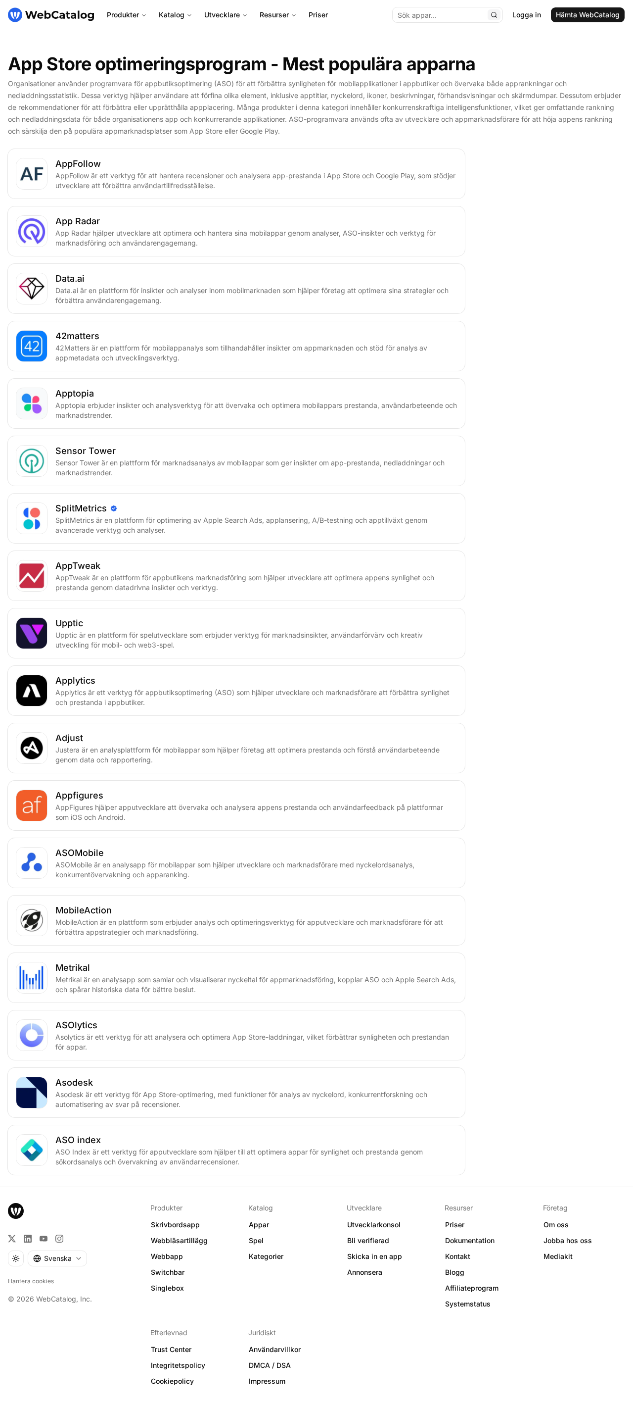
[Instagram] (59, 1239)
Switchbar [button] (167, 1272)
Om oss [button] (556, 1224)
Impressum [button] (267, 1381)
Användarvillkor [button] (275, 1349)
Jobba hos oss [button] (567, 1240)
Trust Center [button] (171, 1349)
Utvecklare (222, 14)
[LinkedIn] (28, 1239)
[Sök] (494, 15)
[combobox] (57, 1258)
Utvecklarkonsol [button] (374, 1224)
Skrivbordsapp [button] (175, 1224)
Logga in (526, 14)
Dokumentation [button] (470, 1240)
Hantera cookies (31, 1281)
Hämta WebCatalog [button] (588, 14)
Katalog (171, 14)
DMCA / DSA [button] (270, 1365)
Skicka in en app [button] (374, 1256)
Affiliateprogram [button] (471, 1288)
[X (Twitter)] (12, 1239)
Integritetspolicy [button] (178, 1365)
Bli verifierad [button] (368, 1240)
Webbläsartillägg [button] (179, 1240)
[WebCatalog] (16, 1211)
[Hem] (51, 15)
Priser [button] (454, 1224)
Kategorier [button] (266, 1256)
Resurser (274, 14)
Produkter (123, 14)
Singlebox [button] (167, 1288)
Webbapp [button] (167, 1256)
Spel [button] (256, 1240)
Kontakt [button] (457, 1256)
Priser (318, 14)
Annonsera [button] (364, 1272)
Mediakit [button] (558, 1256)
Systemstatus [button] (468, 1304)
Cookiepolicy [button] (172, 1381)
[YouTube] (43, 1239)
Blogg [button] (454, 1272)
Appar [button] (259, 1224)
